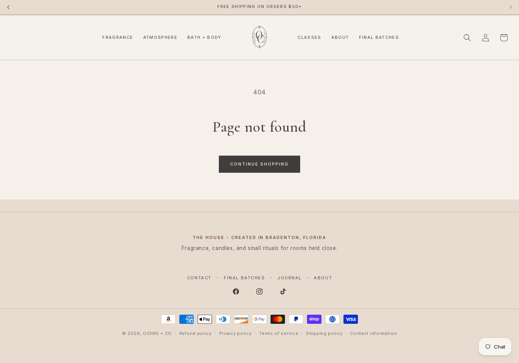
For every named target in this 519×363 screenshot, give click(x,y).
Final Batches (244, 277)
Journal (289, 277)
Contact (199, 277)
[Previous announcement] (8, 7)
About (323, 277)
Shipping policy (324, 333)
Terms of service (278, 333)
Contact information (373, 333)
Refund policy (195, 333)
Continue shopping (259, 164)
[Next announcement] (510, 7)
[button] (467, 37)
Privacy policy (235, 333)
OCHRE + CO (157, 333)
